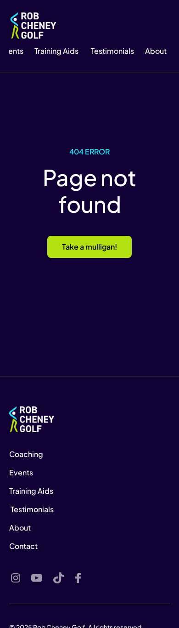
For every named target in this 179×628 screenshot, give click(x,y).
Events (21, 472)
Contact (23, 546)
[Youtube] (36, 578)
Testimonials (112, 51)
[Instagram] (15, 577)
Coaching (26, 454)
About (20, 527)
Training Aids (56, 51)
